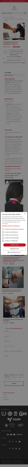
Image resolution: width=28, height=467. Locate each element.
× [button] (24, 213)
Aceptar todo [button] (15, 245)
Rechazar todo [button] (14, 248)
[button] (14, 226)
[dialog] (14, 233)
